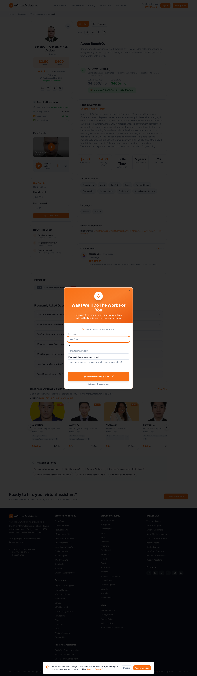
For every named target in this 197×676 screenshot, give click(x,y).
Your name (72, 334)
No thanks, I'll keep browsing (98, 384)
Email (70, 345)
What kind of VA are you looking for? (83, 357)
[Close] (129, 291)
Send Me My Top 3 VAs (96, 376)
